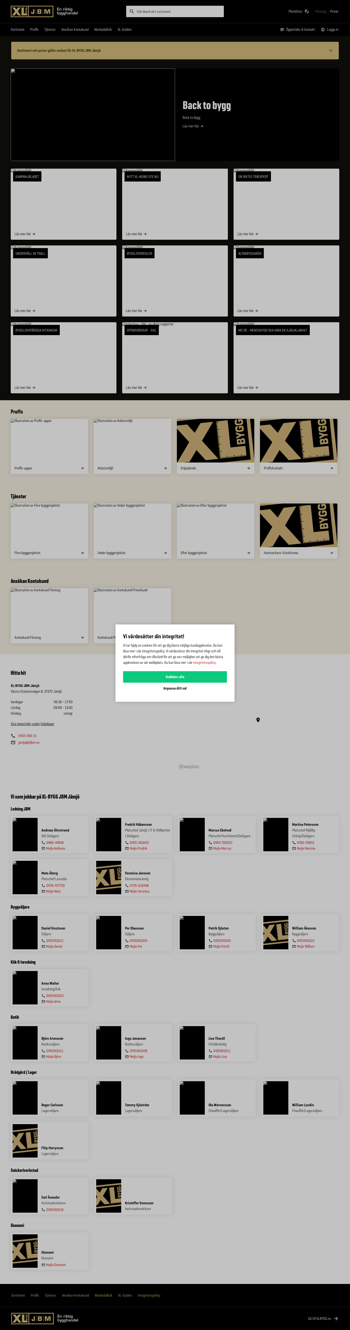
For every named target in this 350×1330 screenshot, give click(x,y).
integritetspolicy (204, 662)
